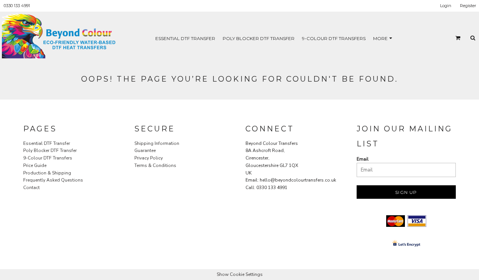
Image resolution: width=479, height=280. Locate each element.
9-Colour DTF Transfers (47, 158)
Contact (31, 188)
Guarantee (145, 150)
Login (445, 5)
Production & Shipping (47, 173)
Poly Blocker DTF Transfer (50, 150)
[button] (458, 37)
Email (363, 159)
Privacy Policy (148, 158)
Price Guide (34, 165)
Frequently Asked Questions (53, 180)
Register (468, 5)
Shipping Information (156, 143)
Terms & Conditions (155, 165)
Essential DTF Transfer (46, 143)
